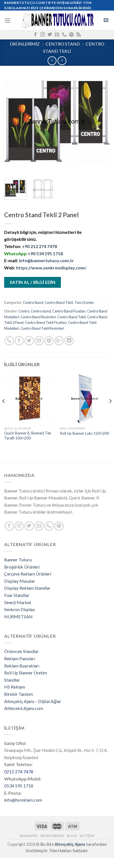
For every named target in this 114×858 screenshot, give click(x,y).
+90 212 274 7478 (39, 246)
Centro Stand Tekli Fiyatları (46, 322)
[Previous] (13, 121)
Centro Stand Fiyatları (69, 311)
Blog (72, 836)
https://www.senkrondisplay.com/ (51, 267)
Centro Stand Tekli (59, 302)
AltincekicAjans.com (23, 708)
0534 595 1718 (18, 785)
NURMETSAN (18, 616)
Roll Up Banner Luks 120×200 (84, 433)
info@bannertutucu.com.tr (46, 260)
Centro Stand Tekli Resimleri (42, 328)
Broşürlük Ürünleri (22, 566)
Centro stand (41, 311)
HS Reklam (14, 686)
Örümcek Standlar (21, 651)
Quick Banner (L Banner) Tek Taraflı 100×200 (27, 435)
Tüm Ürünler (84, 302)
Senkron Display (19, 609)
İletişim (87, 836)
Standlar (12, 679)
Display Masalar (19, 581)
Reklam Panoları (19, 658)
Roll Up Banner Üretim (25, 672)
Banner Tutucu (18, 559)
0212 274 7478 (18, 771)
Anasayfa (28, 836)
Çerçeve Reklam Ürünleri (27, 573)
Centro (24, 311)
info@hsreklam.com (23, 799)
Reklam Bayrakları (21, 665)
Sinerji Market (17, 602)
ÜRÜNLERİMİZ (25, 43)
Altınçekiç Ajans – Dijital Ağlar (32, 701)
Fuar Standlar (16, 595)
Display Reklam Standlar (27, 588)
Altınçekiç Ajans (70, 844)
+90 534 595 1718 (45, 253)
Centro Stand (63, 43)
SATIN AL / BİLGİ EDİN (33, 282)
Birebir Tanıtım (18, 694)
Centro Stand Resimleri (38, 317)
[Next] (101, 121)
